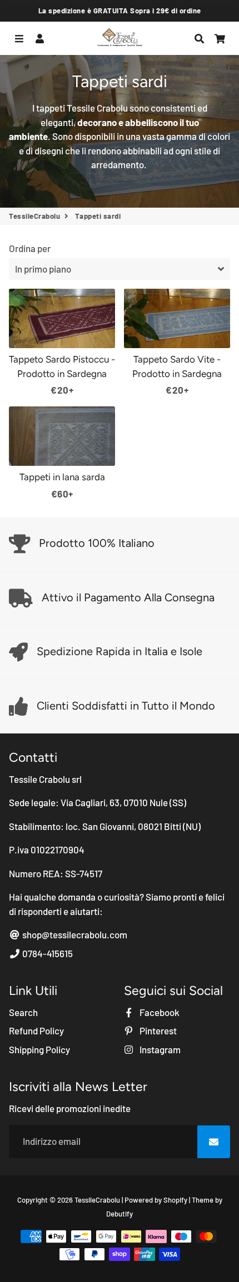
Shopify (175, 1199)
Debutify (119, 1213)
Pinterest (157, 1030)
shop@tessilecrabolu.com (74, 934)
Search (23, 1012)
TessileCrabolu (34, 216)
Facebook (159, 1012)
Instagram (159, 1049)
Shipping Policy (39, 1049)
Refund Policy (36, 1030)
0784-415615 (47, 953)
